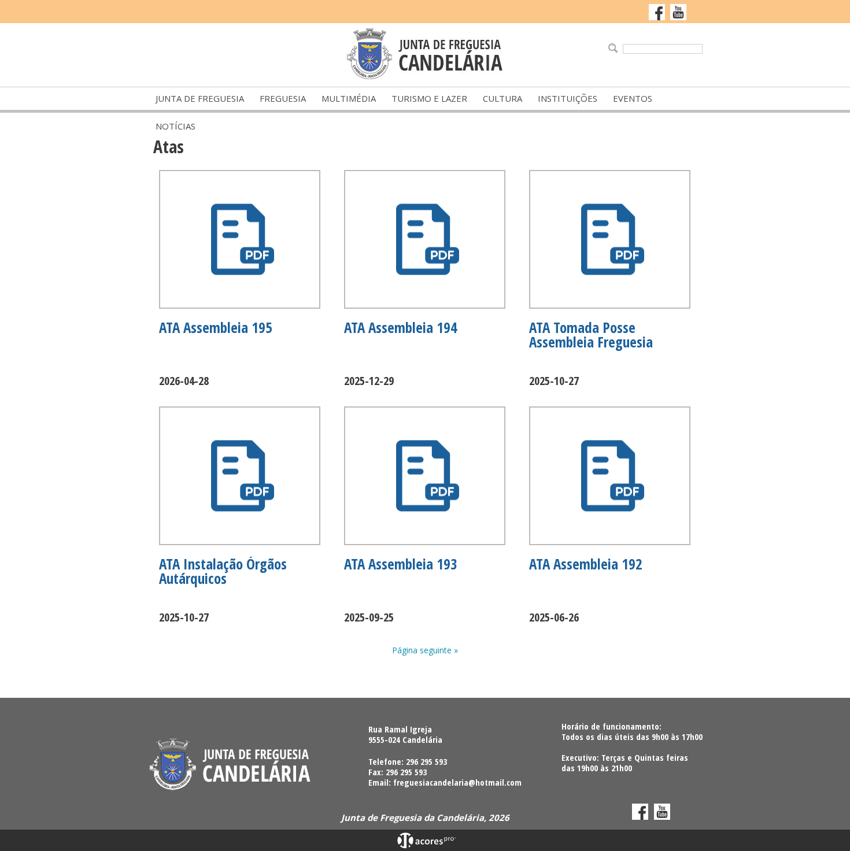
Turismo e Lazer (429, 98)
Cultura (502, 98)
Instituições (567, 98)
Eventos (632, 98)
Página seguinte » (425, 650)
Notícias (175, 126)
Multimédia (348, 98)
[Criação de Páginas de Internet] (425, 846)
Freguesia (283, 98)
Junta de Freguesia (200, 98)
